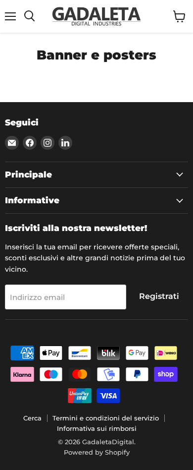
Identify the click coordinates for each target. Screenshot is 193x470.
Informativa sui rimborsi (97, 428)
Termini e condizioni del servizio (105, 418)
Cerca (32, 418)
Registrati (159, 296)
